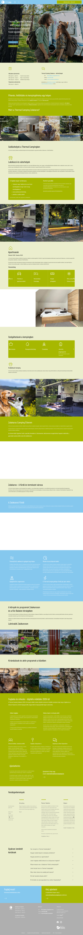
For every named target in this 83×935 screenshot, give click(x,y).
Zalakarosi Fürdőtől (33, 100)
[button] (1, 128)
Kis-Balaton (67, 103)
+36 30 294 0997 (50, 77)
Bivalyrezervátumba (33, 104)
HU (18, 2)
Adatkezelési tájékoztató (46, 932)
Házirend (23, 932)
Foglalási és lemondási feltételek (33, 932)
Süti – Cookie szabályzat (57, 932)
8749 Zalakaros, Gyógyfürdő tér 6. (53, 75)
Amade (61, 915)
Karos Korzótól (45, 100)
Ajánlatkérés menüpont (51, 82)
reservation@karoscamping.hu (53, 79)
